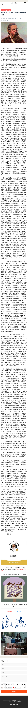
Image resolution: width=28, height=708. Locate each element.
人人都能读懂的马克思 (6, 10)
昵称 (3, 665)
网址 (3, 672)
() (10, 611)
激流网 (4, 20)
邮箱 (3, 669)
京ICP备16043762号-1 (20, 700)
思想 (4, 18)
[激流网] (14, 3)
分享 (20, 611)
